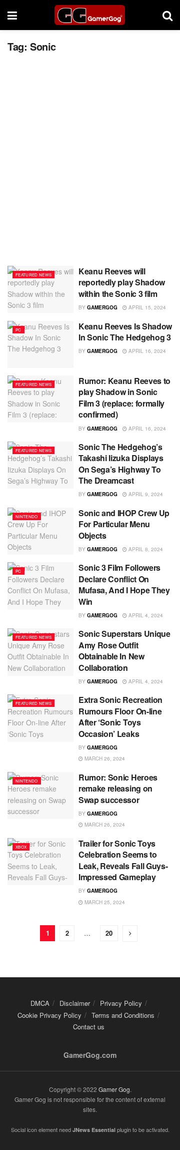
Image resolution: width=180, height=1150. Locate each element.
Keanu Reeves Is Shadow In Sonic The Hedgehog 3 (125, 331)
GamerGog (102, 307)
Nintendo (27, 516)
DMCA (40, 1003)
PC (19, 329)
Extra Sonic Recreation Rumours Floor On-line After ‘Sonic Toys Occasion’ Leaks (120, 716)
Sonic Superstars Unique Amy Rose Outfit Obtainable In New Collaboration (124, 650)
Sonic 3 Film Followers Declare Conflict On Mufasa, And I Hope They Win (124, 584)
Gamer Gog (114, 1089)
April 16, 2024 (146, 350)
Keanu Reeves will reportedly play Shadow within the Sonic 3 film (121, 282)
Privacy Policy (121, 1003)
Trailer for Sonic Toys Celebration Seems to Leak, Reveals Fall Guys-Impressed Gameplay (123, 860)
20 (109, 933)
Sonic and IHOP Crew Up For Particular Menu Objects (124, 524)
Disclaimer (75, 1003)
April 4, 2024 (145, 615)
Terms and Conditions (123, 1015)
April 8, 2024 (145, 549)
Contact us (88, 1026)
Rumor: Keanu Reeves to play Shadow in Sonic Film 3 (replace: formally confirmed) (124, 397)
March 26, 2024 (104, 758)
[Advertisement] (90, 156)
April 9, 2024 (145, 494)
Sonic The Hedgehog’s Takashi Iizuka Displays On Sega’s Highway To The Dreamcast (121, 463)
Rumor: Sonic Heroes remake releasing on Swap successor (118, 789)
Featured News (34, 274)
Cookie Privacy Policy (50, 1015)
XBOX (21, 847)
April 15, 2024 (146, 307)
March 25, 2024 (104, 902)
